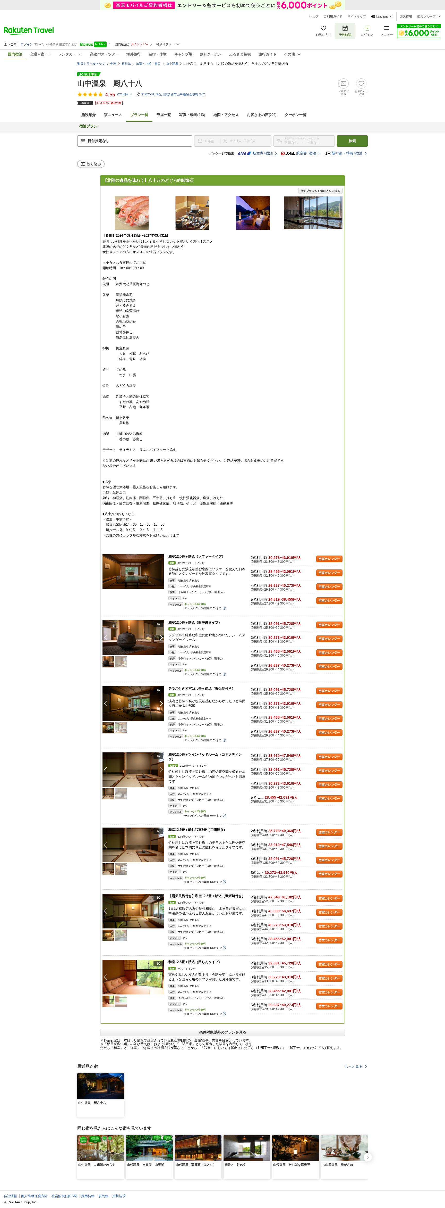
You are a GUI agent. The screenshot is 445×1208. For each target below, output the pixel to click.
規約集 (103, 1196)
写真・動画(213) (192, 115)
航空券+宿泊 (263, 153)
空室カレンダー (329, 558)
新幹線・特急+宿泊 (347, 153)
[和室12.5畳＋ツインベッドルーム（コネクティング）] (133, 769)
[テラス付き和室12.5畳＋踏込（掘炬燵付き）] (133, 703)
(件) (122, 94)
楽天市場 (406, 16)
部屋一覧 (164, 115)
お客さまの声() (262, 115)
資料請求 (119, 1196)
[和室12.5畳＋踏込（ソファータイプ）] (133, 571)
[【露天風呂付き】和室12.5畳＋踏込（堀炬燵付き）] (133, 911)
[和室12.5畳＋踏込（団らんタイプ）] (133, 977)
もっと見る (354, 1066)
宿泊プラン (88, 126)
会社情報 (10, 1196)
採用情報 (88, 1196)
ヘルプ (314, 16)
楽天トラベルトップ (91, 63)
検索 (352, 141)
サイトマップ (356, 16)
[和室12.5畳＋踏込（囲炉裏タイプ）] (133, 637)
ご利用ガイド (333, 16)
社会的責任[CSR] (64, 1196)
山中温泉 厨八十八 (109, 83)
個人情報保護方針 (34, 1196)
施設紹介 (88, 115)
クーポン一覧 (295, 115)
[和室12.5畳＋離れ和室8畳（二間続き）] (133, 845)
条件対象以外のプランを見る (222, 1032)
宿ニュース (113, 115)
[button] (161, 637)
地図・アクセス (226, 115)
